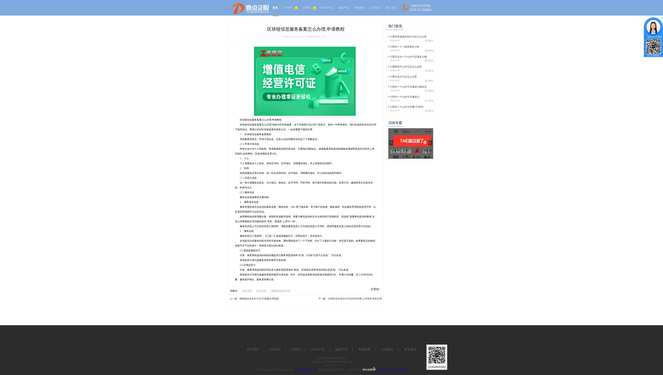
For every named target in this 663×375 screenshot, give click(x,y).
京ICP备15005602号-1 (305, 369)
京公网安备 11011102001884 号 (392, 369)
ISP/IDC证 (327, 7)
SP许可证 (247, 291)
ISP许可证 (261, 291)
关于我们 (253, 349)
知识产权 (343, 7)
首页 (275, 7)
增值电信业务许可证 (280, 291)
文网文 (307, 7)
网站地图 (367, 369)
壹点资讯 (391, 7)
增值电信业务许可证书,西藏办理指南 (259, 298)
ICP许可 (288, 7)
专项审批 (359, 7)
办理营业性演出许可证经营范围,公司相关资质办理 (355, 298)
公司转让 (375, 7)
